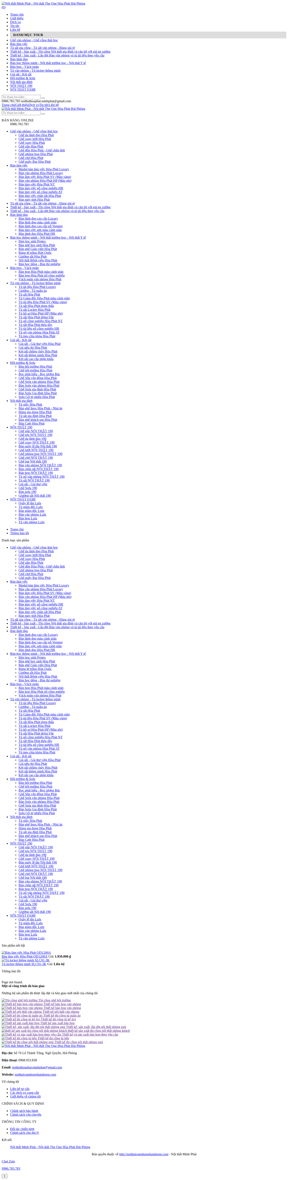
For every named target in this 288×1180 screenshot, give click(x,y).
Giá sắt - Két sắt (20, 74)
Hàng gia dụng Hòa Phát (35, 412)
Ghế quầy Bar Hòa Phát (35, 161)
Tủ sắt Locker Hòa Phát (34, 309)
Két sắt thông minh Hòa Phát (38, 355)
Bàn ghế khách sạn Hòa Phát (38, 419)
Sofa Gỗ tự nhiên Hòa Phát (37, 397)
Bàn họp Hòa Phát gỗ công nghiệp (42, 275)
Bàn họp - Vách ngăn (24, 67)
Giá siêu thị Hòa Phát (33, 347)
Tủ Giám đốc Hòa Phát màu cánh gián (44, 298)
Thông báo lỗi (19, 533)
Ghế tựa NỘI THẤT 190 (35, 435)
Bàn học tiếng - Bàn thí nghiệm (39, 264)
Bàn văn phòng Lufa (32, 514)
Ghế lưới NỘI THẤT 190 (36, 450)
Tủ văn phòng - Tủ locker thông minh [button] (35, 699)
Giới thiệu (16, 18)
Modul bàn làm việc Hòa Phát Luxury (44, 169)
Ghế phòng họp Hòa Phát (36, 154)
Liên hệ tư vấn (20, 1089)
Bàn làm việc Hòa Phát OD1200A (24, 956)
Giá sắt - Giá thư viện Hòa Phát (40, 344)
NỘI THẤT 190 (21, 85)
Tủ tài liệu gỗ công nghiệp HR (39, 328)
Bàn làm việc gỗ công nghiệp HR (41, 188)
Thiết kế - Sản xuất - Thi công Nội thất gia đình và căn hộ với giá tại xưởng (60, 51)
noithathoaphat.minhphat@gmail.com (37, 1067)
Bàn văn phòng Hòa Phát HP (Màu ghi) (45, 180)
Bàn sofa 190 (27, 492)
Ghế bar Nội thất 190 (33, 461)
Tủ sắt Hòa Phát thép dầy (35, 325)
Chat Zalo (8, 1161)
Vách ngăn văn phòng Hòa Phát (40, 279)
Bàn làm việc (19, 44)
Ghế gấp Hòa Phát (31, 146)
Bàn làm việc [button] (19, 581)
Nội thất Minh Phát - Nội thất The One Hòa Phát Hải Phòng (50, 1147)
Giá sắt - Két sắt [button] (20, 756)
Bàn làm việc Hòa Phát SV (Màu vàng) (45, 177)
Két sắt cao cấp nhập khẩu (36, 359)
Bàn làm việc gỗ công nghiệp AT (40, 192)
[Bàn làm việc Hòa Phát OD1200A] (26, 952)
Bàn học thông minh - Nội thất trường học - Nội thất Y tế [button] (48, 653)
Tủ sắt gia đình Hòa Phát (35, 416)
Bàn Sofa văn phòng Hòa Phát (39, 385)
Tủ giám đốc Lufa (31, 507)
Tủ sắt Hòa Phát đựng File (36, 317)
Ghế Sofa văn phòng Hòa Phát (39, 381)
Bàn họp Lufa (28, 518)
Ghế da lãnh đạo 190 (32, 438)
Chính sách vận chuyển (25, 1114)
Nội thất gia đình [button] (21, 817)
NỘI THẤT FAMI (22, 89)
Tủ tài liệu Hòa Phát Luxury (37, 287)
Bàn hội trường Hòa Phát (35, 366)
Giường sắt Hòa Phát (33, 256)
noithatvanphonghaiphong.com (35, 1074)
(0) (3, 7)
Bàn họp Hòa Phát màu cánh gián (41, 271)
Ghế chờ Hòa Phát (31, 158)
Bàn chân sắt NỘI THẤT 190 (39, 469)
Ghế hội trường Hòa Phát (35, 370)
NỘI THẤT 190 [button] (21, 843)
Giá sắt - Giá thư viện (33, 484)
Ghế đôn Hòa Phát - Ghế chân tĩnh (42, 150)
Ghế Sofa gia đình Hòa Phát (37, 389)
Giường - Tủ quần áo (33, 290)
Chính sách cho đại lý (24, 1132)
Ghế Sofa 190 (28, 488)
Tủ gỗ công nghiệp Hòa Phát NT (41, 321)
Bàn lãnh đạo (19, 59)
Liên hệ (15, 29)
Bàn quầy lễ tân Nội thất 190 (38, 446)
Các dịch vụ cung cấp (24, 1092)
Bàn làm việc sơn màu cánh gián (40, 230)
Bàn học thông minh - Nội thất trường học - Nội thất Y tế (48, 63)
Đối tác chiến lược (22, 1129)
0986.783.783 (11, 1168)
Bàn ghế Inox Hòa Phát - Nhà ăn (40, 408)
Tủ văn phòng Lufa (31, 522)
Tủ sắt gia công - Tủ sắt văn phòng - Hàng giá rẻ (42, 48)
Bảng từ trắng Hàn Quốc (35, 252)
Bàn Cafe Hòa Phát (31, 423)
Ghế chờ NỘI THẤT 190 (36, 457)
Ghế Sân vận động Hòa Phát (38, 378)
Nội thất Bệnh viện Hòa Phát (38, 260)
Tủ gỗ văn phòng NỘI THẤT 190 (42, 476)
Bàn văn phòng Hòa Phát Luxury (41, 173)
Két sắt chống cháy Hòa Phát (38, 351)
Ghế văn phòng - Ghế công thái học (34, 40)
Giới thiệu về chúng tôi (25, 1096)
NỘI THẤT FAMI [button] (22, 915)
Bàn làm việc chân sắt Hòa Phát (40, 196)
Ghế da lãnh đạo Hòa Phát (36, 135)
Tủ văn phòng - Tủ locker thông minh (35, 70)
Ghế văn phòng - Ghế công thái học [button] (34, 547)
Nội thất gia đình (21, 82)
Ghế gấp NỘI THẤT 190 (36, 431)
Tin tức (15, 26)
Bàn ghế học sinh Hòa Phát (37, 245)
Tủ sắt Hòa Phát (29, 294)
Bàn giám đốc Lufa (31, 511)
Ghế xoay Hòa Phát (32, 142)
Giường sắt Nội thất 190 (35, 495)
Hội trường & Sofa (22, 78)
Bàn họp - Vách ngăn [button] (24, 684)
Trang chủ (17, 14)
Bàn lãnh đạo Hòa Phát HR (37, 233)
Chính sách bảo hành (24, 1111)
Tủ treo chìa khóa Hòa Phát (37, 336)
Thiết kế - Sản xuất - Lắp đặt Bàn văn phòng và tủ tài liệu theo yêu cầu (57, 55)
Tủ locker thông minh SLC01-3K (24, 964)
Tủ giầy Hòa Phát (30, 404)
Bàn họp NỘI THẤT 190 (36, 473)
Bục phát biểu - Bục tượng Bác (39, 374)
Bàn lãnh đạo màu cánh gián (38, 222)
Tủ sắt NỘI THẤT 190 (34, 480)
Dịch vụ (15, 22)
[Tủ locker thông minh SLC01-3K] (26, 960)
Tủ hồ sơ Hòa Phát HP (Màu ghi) (41, 313)
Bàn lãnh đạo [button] (19, 631)
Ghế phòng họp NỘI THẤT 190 (40, 454)
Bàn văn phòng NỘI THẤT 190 (40, 465)
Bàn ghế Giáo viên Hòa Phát (38, 249)
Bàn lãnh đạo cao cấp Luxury (38, 218)
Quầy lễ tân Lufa (30, 503)
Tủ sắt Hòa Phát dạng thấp (36, 306)
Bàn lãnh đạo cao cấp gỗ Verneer (41, 226)
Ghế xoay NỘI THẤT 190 (37, 442)
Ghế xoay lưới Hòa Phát (35, 139)
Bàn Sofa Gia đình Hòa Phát (38, 393)
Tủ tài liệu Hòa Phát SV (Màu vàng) (43, 302)
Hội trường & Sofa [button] (22, 779)
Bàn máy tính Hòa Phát (34, 199)
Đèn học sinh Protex (32, 241)
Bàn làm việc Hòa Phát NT (37, 184)
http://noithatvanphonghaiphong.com (143, 1154)
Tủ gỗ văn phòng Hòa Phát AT (39, 332)
